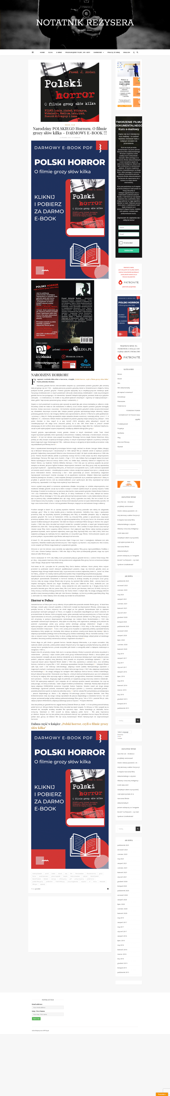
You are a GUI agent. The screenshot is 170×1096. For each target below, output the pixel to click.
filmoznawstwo (79, 873)
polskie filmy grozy (37, 881)
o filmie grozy (63, 879)
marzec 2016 (121, 690)
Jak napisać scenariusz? (125, 392)
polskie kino (49, 881)
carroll (47, 873)
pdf (71, 879)
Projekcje (120, 428)
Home (42, 52)
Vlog (50, 52)
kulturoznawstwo (75, 876)
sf (89, 881)
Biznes (119, 374)
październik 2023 (123, 581)
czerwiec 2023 (122, 590)
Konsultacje (121, 397)
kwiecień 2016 (122, 685)
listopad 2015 (122, 704)
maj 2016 (120, 681)
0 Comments (76, 137)
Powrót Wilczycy (60, 881)
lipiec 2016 (121, 676)
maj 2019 (120, 654)
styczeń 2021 (122, 613)
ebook (60, 873)
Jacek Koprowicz (43, 876)
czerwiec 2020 (122, 644)
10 (83, 638)
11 (101, 659)
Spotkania (120, 433)
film (71, 873)
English (126, 52)
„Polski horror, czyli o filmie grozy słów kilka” (92, 379)
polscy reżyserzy (79, 879)
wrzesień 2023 (122, 585)
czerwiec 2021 (122, 604)
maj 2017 (120, 663)
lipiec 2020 (121, 640)
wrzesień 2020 (122, 631)
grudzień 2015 (122, 699)
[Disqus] (70, 924)
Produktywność (122, 424)
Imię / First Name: (38, 1011)
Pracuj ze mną (114, 52)
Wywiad (120, 447)
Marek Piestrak (36, 879)
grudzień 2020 (122, 617)
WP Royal (46, 1030)
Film (73, 125)
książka (65, 876)
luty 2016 (120, 694)
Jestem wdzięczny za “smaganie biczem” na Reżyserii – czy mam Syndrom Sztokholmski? (128, 560)
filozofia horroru (91, 873)
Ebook (67, 125)
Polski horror (121, 406)
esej (66, 873)
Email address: (37, 1004)
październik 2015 (123, 708)
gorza (100, 873)
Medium (46, 879)
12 (94, 664)
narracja (53, 879)
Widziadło (102, 881)
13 (44, 671)
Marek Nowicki (95, 876)
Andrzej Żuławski (37, 873)
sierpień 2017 (122, 658)
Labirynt (85, 876)
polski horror (90, 879)
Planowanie (121, 401)
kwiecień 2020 (122, 649)
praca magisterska (73, 881)
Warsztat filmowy (123, 442)
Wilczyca (34, 884)
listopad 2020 (122, 622)
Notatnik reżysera (85, 23)
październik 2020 (123, 626)
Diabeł (53, 873)
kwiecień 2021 (122, 608)
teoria (95, 881)
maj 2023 (120, 595)
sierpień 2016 (122, 672)
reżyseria (83, 881)
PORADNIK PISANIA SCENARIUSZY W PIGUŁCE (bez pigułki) (129, 414)
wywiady (42, 884)
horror (34, 876)
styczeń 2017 (122, 667)
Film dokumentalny (123, 388)
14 (72, 691)
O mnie (59, 52)
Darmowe (98, 52)
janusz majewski (55, 876)
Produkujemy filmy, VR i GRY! (77, 52)
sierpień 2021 (122, 599)
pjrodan (37, 889)
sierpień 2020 (122, 635)
